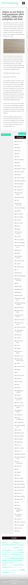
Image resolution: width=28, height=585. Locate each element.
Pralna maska (19, 402)
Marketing (18, 272)
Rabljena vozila (20, 433)
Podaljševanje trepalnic (19, 391)
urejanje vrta (6, 567)
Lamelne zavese (20, 260)
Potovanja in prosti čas (19, 398)
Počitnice (18, 387)
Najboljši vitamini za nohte (20, 303)
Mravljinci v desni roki (20, 299)
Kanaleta (18, 211)
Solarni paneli (19, 478)
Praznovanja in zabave (20, 406)
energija (16, 543)
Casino (18, 156)
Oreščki (18, 363)
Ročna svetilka (20, 448)
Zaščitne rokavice (20, 522)
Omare (18, 345)
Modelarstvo (19, 289)
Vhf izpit (18, 505)
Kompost (18, 236)
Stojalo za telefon (20, 487)
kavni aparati (6, 550)
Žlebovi (18, 531)
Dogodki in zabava (21, 168)
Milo (17, 283)
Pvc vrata (18, 430)
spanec (4, 565)
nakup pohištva (16, 552)
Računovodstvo (20, 436)
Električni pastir (20, 171)
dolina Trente (10, 542)
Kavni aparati (19, 214)
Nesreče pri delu (20, 319)
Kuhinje (18, 253)
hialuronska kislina (17, 545)
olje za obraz (22, 556)
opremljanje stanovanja (6, 558)
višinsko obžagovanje (6, 570)
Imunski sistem (20, 197)
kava (16, 547)
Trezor (18, 502)
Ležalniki (18, 263)
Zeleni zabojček (20, 525)
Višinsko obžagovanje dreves (19, 510)
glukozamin (6, 545)
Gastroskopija (19, 183)
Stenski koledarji (20, 484)
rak (7, 563)
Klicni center (19, 223)
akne (3, 543)
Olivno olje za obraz (19, 341)
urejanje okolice (18, 565)
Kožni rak (18, 250)
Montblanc (19, 292)
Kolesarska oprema (19, 232)
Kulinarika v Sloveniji (19, 257)
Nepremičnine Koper (19, 311)
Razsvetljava (19, 439)
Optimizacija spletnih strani (20, 359)
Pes (17, 372)
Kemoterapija (19, 217)
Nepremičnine (19, 307)
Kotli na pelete (20, 239)
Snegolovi (18, 472)
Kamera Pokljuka (20, 208)
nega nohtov (8, 554)
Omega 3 (18, 348)
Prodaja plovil (19, 422)
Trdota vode (19, 499)
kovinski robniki (14, 550)
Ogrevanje (19, 334)
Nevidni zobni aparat (19, 323)
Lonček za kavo (20, 266)
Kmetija (18, 226)
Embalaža (18, 174)
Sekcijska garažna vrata (20, 457)
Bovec (7, 542)
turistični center (10, 565)
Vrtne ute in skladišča (19, 515)
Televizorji (19, 493)
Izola (17, 200)
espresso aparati (22, 542)
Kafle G (14, 583)
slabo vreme (16, 563)
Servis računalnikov (19, 462)
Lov (17, 269)
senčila (11, 563)
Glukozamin (19, 186)
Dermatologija (20, 159)
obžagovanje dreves (8, 556)
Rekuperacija (19, 442)
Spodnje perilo (20, 481)
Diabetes (18, 165)
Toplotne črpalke (20, 496)
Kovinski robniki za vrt (20, 246)
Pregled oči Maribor (19, 411)
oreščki (13, 558)
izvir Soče (12, 547)
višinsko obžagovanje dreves (15, 570)
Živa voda (18, 528)
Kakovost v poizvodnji (19, 204)
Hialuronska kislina (19, 193)
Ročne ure (18, 451)
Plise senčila (19, 381)
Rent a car (18, 445)
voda (22, 569)
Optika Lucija (19, 356)
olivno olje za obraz (15, 556)
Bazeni (18, 153)
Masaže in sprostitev (18, 279)
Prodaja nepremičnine (19, 418)
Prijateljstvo (19, 414)
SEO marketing (10, 3)
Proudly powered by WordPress (10, 582)
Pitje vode (18, 378)
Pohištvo (18, 395)
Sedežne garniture (21, 454)
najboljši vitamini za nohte (9, 552)
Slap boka (18, 466)
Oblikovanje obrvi (20, 327)
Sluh (17, 469)
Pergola (18, 369)
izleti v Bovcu (8, 547)
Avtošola (18, 150)
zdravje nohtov (12, 572)
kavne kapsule (21, 547)
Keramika (18, 220)
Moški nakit (19, 295)
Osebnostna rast (20, 366)
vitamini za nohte (20, 567)
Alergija (18, 147)
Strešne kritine (20, 490)
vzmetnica (5, 572)
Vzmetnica (19, 519)
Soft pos (18, 475)
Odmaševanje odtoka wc (19, 331)
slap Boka (20, 563)
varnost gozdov (14, 567)
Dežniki (18, 162)
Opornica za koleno (19, 352)
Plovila (18, 384)
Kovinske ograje (20, 242)
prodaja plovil (12, 560)
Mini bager (19, 286)
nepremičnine (16, 554)
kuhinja (20, 550)
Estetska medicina (20, 180)
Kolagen (18, 229)
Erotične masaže (20, 177)
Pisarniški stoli (20, 375)
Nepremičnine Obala (19, 315)
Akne (17, 144)
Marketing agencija (21, 275)
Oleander (18, 337)
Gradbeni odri (19, 189)
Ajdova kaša (19, 141)
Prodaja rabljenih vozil (20, 426)
